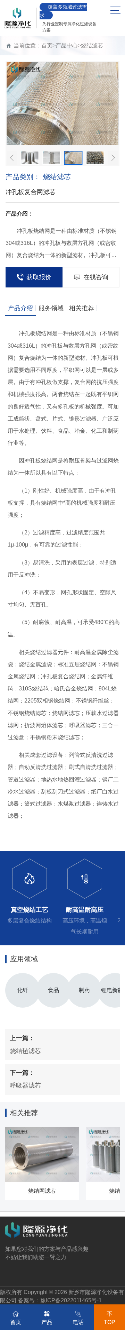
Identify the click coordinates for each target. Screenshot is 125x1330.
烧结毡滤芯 (25, 1050)
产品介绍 (20, 308)
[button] (12, 158)
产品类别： (38, 177)
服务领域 (51, 308)
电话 (78, 1322)
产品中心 (67, 45)
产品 (46, 1322)
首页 (46, 45)
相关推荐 (81, 308)
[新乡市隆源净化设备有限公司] (18, 18)
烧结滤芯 (92, 45)
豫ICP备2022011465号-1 (71, 1300)
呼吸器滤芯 (25, 1085)
